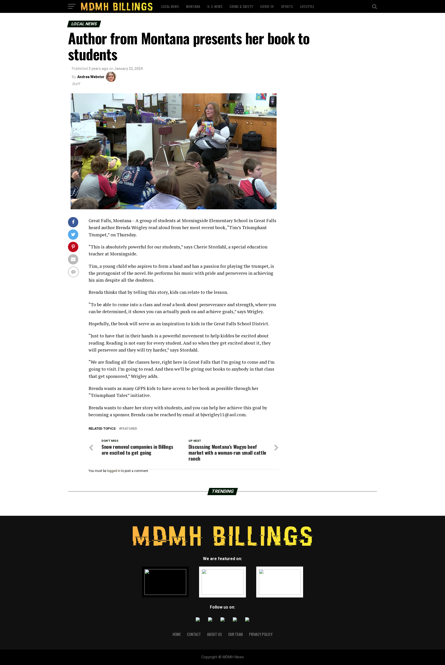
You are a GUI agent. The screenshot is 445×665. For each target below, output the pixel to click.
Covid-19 (267, 6)
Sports (287, 6)
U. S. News (214, 6)
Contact (194, 634)
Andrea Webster (91, 77)
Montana (193, 6)
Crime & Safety (241, 6)
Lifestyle (307, 6)
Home (177, 634)
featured (129, 428)
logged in (113, 471)
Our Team (235, 634)
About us (214, 634)
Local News (170, 6)
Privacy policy (260, 634)
